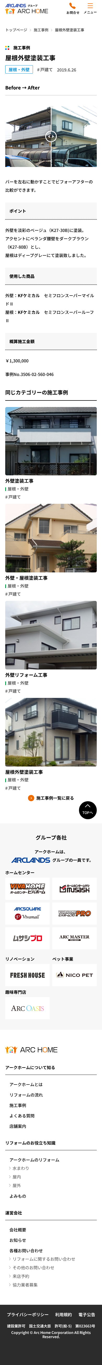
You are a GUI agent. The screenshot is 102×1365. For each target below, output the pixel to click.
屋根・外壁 (19, 69)
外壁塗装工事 (19, 481)
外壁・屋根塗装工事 (26, 578)
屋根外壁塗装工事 (24, 772)
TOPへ (87, 812)
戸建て (46, 69)
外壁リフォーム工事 (26, 675)
